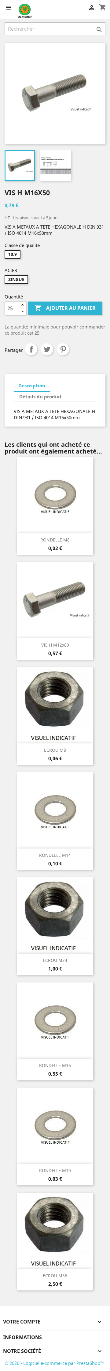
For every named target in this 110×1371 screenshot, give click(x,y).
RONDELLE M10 (55, 1170)
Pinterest (63, 349)
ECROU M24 (55, 960)
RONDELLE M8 (55, 540)
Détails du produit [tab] (40, 396)
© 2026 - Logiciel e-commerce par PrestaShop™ (54, 1363)
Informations (22, 1337)
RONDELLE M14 (55, 855)
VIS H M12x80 (55, 645)
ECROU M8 (55, 750)
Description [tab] (31, 385)
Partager (31, 349)
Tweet (47, 349)
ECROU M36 (55, 1275)
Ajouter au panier (65, 308)
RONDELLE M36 (55, 1065)
